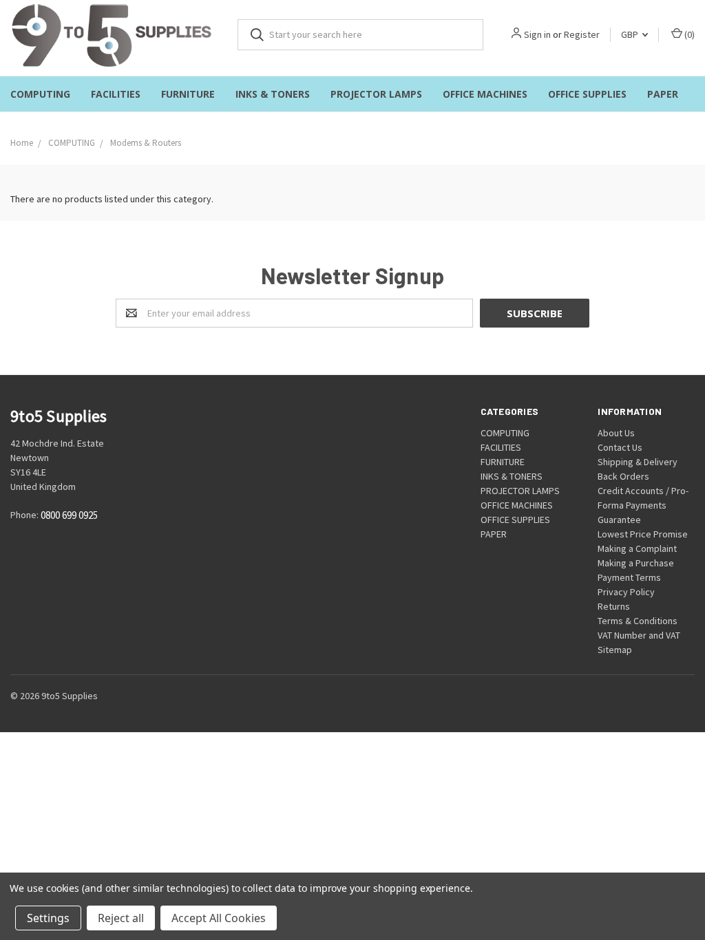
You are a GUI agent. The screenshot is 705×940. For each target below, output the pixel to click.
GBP (630, 34)
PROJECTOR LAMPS (376, 93)
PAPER (662, 93)
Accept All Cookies (218, 918)
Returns (614, 606)
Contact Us (620, 447)
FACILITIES (115, 93)
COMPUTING (40, 93)
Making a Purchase (636, 563)
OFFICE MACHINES (485, 93)
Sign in (537, 34)
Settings (48, 918)
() (688, 34)
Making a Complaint (637, 548)
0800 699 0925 (69, 515)
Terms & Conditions (637, 621)
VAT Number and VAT (639, 635)
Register (582, 34)
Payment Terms (629, 577)
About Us (616, 433)
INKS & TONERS (272, 93)
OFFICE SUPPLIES (587, 93)
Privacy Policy (626, 592)
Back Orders (623, 476)
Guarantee (619, 519)
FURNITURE (188, 93)
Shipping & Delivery (637, 462)
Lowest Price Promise (643, 534)
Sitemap (615, 649)
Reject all (121, 918)
